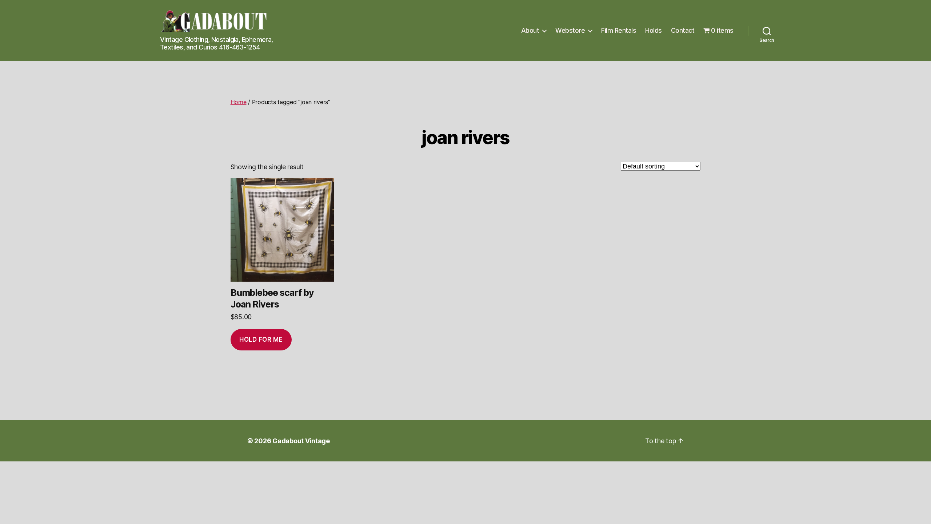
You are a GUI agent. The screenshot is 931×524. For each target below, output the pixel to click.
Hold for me (261, 339)
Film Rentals (618, 30)
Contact (683, 30)
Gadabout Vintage (301, 441)
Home (239, 102)
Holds (653, 30)
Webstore (570, 30)
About (530, 30)
